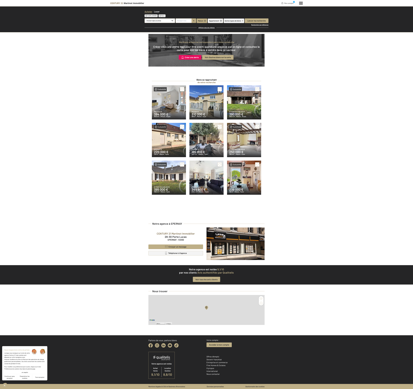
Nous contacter (213, 374)
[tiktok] (176, 345)
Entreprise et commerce (217, 362)
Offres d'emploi (212, 356)
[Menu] (301, 3)
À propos (210, 368)
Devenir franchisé (214, 359)
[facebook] (150, 345)
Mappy (169, 323)
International (212, 371)
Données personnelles (215, 386)
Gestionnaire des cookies (255, 386)
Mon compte (289, 3)
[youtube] (170, 345)
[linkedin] (163, 345)
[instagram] (157, 345)
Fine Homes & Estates (216, 365)
